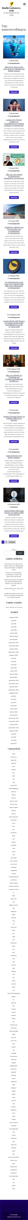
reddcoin (13, 1088)
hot (14, 978)
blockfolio (14, 820)
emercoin (14, 927)
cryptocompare (14, 886)
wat (13, 1154)
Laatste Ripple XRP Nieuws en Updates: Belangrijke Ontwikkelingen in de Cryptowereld (14, 324)
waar (13, 1151)
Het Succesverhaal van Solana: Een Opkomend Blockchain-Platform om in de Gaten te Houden (13, 582)
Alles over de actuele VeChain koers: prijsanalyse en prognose (14, 176)
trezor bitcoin (13, 1122)
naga (13, 1034)
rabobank (14, 1082)
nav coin (13, 1037)
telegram (13, 1110)
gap (13, 968)
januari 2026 (13, 639)
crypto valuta (13, 883)
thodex (14, 1119)
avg (14, 782)
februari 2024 (13, 712)
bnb (13, 826)
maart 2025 (13, 671)
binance (13, 792)
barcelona (13, 785)
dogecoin (13, 911)
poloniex (13, 1075)
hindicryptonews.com (11, 9)
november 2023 (13, 721)
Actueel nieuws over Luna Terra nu (13, 589)
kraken (14, 1009)
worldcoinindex (13, 1176)
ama (13, 766)
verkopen (14, 1138)
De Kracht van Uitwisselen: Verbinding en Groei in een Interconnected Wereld (14, 574)
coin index (14, 858)
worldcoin (14, 1173)
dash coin (14, 899)
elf (13, 924)
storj (13, 1097)
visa (13, 1141)
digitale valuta (13, 905)
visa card (13, 1145)
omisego (13, 1053)
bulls (13, 836)
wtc (13, 1179)
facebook (14, 955)
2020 (13, 754)
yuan (13, 1189)
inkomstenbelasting (14, 993)
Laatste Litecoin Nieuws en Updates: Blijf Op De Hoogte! (14, 418)
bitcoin (14, 798)
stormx (13, 1100)
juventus (13, 1003)
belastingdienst (13, 788)
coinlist (14, 874)
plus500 (13, 1072)
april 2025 (14, 668)
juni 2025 (13, 661)
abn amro (14, 757)
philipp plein (13, 1066)
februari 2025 (14, 674)
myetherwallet (13, 1031)
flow (13, 959)
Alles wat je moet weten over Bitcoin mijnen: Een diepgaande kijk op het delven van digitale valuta (13, 567)
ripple (13, 1094)
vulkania (13, 1148)
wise (13, 1163)
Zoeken (14, 550)
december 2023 (14, 718)
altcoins (13, 763)
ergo (13, 937)
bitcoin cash (13, 801)
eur (14, 949)
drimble (13, 918)
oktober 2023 (14, 724)
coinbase (13, 867)
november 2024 (14, 684)
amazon (13, 770)
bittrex (14, 814)
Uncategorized (14, 63)
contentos (13, 880)
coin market (13, 861)
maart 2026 (13, 633)
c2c (14, 839)
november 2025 (14, 646)
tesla (13, 1116)
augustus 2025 (13, 655)
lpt (13, 1022)
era (14, 933)
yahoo (14, 1186)
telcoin (14, 1107)
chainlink (13, 845)
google (14, 971)
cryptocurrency (14, 889)
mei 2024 (13, 702)
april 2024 (14, 706)
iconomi (13, 984)
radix (13, 1085)
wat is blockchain (13, 1157)
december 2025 (14, 643)
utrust (13, 1135)
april (13, 776)
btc (14, 829)
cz (13, 892)
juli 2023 (13, 734)
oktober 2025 (13, 649)
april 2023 (14, 743)
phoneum (14, 1069)
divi (14, 908)
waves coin (13, 1160)
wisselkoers (13, 1167)
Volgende (12, 542)
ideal (13, 987)
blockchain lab (13, 817)
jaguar (14, 996)
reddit (13, 1091)
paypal (14, 1063)
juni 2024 (13, 699)
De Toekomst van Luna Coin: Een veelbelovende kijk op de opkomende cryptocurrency (14, 285)
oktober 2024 (13, 687)
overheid (13, 1059)
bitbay (14, 795)
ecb (13, 921)
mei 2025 (13, 665)
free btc (13, 965)
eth (14, 940)
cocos (13, 851)
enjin (13, 930)
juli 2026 (13, 621)
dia (14, 902)
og (13, 1050)
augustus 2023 (13, 731)
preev (13, 1078)
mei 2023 (13, 740)
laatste (13, 1015)
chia (13, 848)
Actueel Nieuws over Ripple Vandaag (14, 456)
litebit (13, 1019)
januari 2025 (13, 677)
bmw (13, 823)
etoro (13, 946)
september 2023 (14, 728)
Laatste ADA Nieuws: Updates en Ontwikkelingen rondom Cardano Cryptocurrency (14, 123)
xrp (14, 1182)
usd (14, 1132)
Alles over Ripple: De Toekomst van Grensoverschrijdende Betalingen (14, 378)
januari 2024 (13, 715)
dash (13, 896)
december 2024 (14, 680)
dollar (13, 915)
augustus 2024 (13, 693)
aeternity (13, 760)
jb (13, 1000)
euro (13, 952)
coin (13, 855)
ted (14, 1104)
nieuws (14, 1047)
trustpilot (13, 1126)
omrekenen (13, 1056)
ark (14, 779)
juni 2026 (13, 624)
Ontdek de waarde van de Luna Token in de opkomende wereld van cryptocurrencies (13, 595)
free (13, 962)
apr (14, 773)
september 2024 (13, 690)
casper (13, 842)
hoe (13, 974)
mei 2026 (13, 627)
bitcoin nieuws (13, 807)
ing (14, 990)
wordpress (13, 1170)
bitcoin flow (13, 804)
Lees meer (14, 92)
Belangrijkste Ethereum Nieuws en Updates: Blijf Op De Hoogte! (14, 512)
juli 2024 (13, 696)
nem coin (13, 1041)
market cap (13, 1025)
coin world (13, 864)
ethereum (14, 507)
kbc (13, 1006)
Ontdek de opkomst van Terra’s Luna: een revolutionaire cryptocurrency (14, 230)
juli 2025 (13, 658)
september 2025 (13, 652)
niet (13, 1044)
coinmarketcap (13, 877)
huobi (13, 981)
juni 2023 (13, 737)
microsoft (14, 1028)
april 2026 (14, 630)
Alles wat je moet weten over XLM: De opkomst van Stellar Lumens (14, 69)
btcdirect (14, 833)
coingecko (13, 870)
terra (13, 1113)
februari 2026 (14, 636)
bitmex (14, 811)
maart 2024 (13, 709)
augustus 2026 (13, 617)
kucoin (14, 1012)
